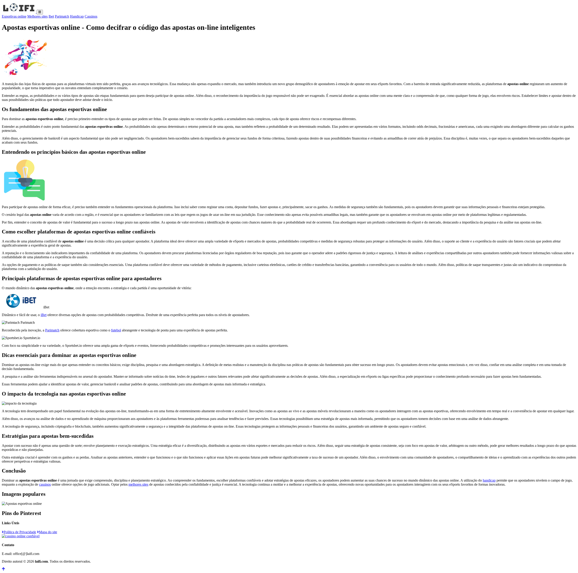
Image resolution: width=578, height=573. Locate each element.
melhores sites (138, 484)
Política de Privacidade (20, 532)
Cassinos (91, 16)
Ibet (51, 16)
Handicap (77, 16)
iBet (44, 315)
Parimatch (62, 16)
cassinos (45, 484)
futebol (116, 330)
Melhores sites (37, 16)
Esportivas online (14, 16)
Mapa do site (48, 532)
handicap (489, 480)
